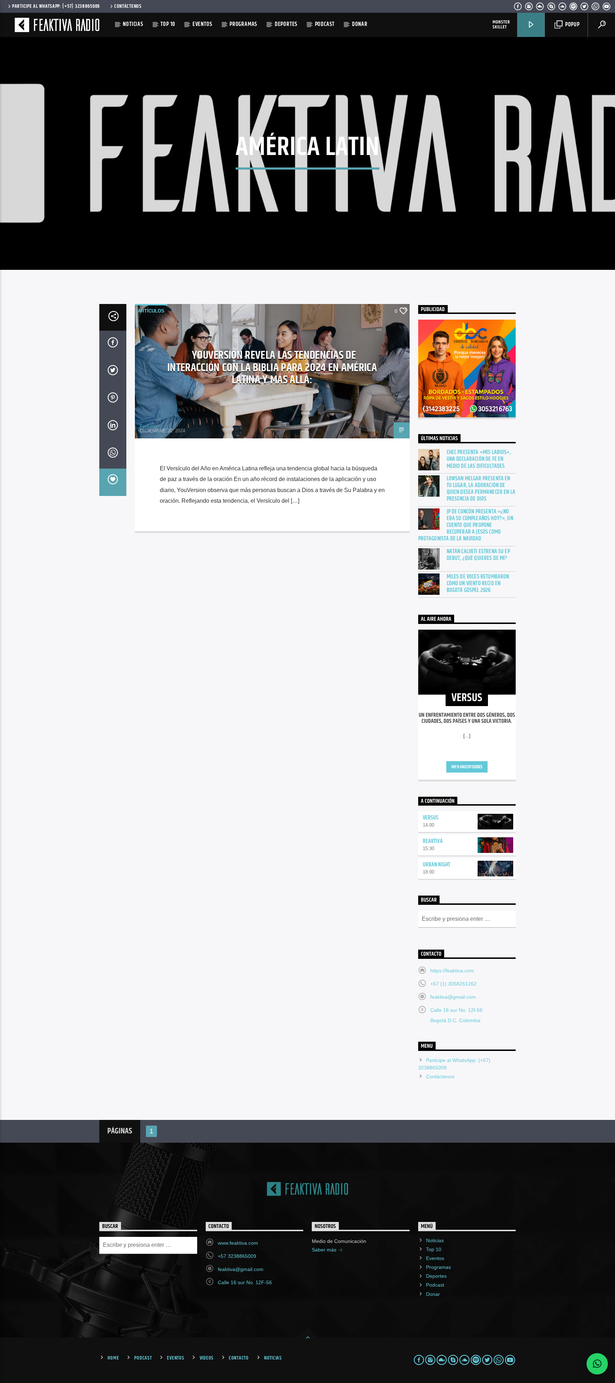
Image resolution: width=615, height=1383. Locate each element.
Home (113, 1358)
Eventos (202, 24)
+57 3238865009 (237, 1256)
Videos (207, 1358)
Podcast (325, 24)
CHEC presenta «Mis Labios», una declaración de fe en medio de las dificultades (479, 459)
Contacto (239, 1358)
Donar (360, 24)
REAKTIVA (433, 841)
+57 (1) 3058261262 (453, 984)
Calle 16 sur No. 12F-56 (245, 1282)
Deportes (286, 24)
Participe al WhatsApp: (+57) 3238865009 (56, 6)
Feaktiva (149, 426)
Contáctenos (128, 6)
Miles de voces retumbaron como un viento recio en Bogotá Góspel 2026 (478, 583)
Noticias (133, 24)
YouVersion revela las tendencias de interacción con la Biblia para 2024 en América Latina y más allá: (272, 368)
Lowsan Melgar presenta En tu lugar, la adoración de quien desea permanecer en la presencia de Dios (481, 489)
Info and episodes (466, 766)
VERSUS (431, 817)
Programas (243, 24)
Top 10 (168, 24)
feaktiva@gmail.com (453, 997)
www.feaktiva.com (238, 1243)
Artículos (151, 311)
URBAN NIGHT (437, 864)
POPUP (572, 24)
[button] (597, 1363)
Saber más (325, 1250)
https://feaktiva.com (452, 970)
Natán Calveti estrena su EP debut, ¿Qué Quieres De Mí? (478, 555)
